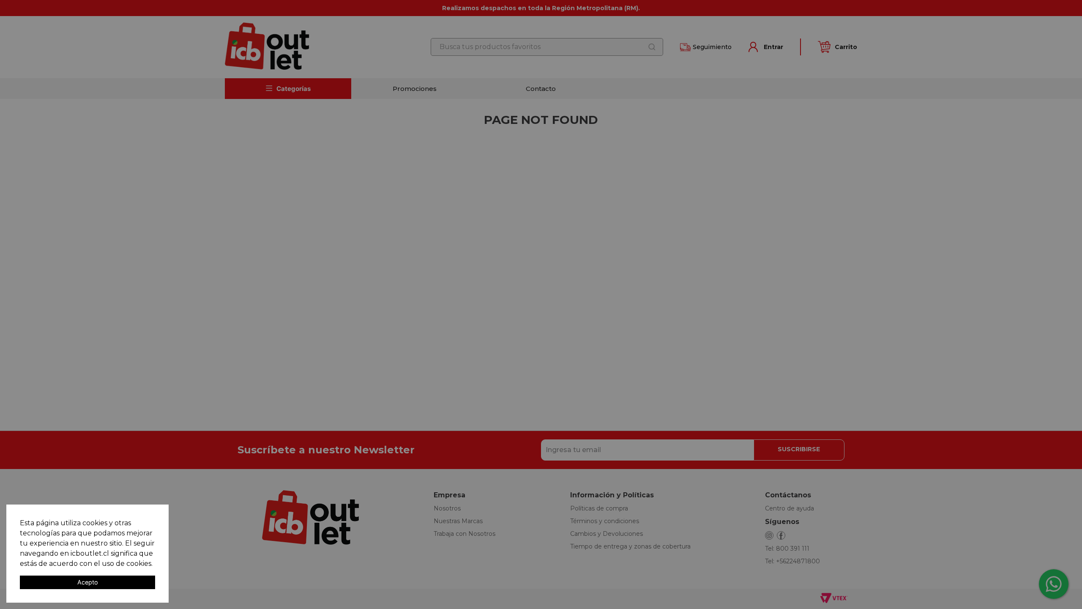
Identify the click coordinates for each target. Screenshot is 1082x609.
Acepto (87, 582)
